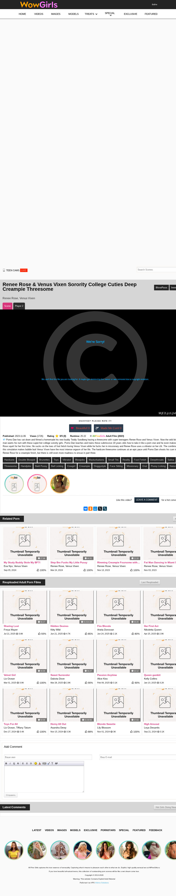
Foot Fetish (140, 459)
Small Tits (113, 459)
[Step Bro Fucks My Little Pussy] (72, 543)
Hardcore (9, 459)
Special (124, 830)
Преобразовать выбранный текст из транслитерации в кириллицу (52, 763)
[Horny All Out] (72, 705)
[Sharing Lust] (25, 607)
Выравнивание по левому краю (23, 763)
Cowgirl (71, 466)
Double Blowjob (26, 459)
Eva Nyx (8, 566)
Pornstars (108, 830)
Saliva (171, 459)
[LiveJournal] (105, 509)
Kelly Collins (150, 678)
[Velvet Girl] (25, 656)
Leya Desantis (152, 727)
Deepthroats (157, 459)
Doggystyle (100, 466)
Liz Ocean (9, 678)
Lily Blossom (104, 727)
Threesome (10, 466)
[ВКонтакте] (86, 509)
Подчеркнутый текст (14, 763)
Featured (139, 830)
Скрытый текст (44, 763)
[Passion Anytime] (118, 656)
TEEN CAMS (16, 270)
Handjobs (26, 466)
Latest (36, 830)
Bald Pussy (41, 466)
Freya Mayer (11, 629)
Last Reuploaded (149, 582)
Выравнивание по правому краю (31, 763)
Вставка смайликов (36, 763)
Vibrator (67, 459)
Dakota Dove (58, 678)
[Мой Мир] (95, 509)
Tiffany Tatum (23, 727)
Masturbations (96, 459)
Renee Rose (10, 298)
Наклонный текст (10, 763)
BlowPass (161, 287)
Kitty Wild (55, 629)
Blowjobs (80, 459)
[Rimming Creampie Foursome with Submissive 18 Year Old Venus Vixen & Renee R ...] (118, 543)
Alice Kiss (102, 678)
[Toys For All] (25, 705)
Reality (126, 459)
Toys (56, 459)
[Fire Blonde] (118, 607)
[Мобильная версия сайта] (4, 270)
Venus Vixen (27, 298)
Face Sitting (116, 466)
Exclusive (90, 830)
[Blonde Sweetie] (118, 705)
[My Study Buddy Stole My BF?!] (25, 543)
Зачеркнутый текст (18, 763)
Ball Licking (57, 466)
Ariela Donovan (105, 629)
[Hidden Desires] (72, 607)
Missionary (132, 466)
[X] (100, 509)
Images (62, 830)
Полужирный (6, 763)
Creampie (84, 466)
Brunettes (44, 459)
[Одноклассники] (90, 509)
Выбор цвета (40, 763)
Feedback (155, 830)
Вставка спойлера (56, 763)
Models (75, 830)
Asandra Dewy (58, 727)
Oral (144, 466)
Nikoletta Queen (153, 629)
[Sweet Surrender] (72, 656)
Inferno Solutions (102, 883)
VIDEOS (49, 830)
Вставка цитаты (48, 763)
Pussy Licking (158, 466)
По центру (27, 763)
